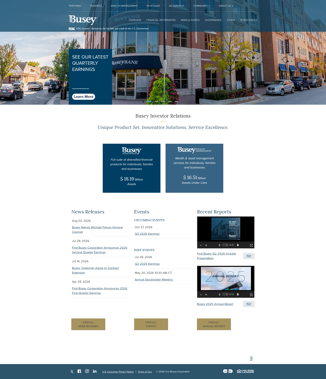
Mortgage (153, 5)
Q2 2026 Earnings (147, 264)
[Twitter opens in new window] (71, 371)
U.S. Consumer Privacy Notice (118, 371)
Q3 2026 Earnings (147, 234)
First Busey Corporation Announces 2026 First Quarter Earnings (99, 291)
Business (96, 5)
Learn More (83, 96)
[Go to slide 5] (176, 101)
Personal (75, 5)
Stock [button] (231, 20)
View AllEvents (151, 324)
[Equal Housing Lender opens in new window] (245, 372)
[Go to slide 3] (163, 101)
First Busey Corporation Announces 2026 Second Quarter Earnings (99, 250)
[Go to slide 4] (169, 101)
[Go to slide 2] (156, 101)
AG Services (176, 5)
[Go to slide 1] (149, 101)
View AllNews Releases (88, 324)
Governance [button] (213, 20)
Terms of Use (145, 371)
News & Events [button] (190, 20)
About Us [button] (225, 5)
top (251, 358)
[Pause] (143, 101)
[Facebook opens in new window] (79, 371)
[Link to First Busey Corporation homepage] (83, 20)
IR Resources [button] (248, 20)
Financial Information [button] (161, 20)
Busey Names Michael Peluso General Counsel (97, 229)
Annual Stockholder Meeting (154, 279)
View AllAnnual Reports (214, 324)
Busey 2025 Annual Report (215, 304)
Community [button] (200, 5)
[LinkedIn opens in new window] (94, 371)
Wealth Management (124, 5)
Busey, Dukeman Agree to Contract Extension (95, 270)
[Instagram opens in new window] (87, 371)
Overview (135, 20)
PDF (248, 256)
